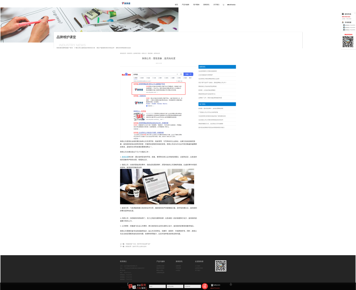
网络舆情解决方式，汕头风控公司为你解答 (210, 123)
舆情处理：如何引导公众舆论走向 (136, 246)
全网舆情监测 (160, 272)
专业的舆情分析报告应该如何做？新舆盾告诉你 (212, 116)
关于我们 (197, 270)
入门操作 (197, 266)
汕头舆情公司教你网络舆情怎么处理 (208, 78)
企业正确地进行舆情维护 (205, 75)
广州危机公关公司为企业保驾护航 (208, 112)
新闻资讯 (129, 53)
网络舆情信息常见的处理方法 (206, 94)
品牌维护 (178, 266)
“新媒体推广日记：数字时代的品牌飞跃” (138, 244)
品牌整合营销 (160, 266)
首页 (176, 4)
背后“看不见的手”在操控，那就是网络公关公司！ (212, 82)
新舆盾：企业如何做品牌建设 (206, 90)
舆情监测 (125, 157)
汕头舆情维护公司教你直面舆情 (207, 71)
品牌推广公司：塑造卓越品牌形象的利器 (210, 97)
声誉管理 (178, 268)
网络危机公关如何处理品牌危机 (207, 86)
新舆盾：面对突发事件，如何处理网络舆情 (210, 108)
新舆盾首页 (123, 53)
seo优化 (178, 270)
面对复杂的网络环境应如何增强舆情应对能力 (211, 127)
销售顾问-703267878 (350, 25)
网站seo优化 (159, 270)
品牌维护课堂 (137, 53)
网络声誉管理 (160, 268)
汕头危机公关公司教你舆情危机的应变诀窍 (210, 120)
